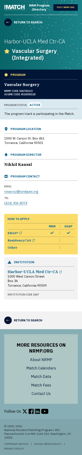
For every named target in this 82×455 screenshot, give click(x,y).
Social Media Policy (47, 444)
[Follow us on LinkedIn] (37, 411)
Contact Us (41, 393)
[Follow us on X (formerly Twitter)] (24, 411)
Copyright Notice (16, 444)
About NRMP (41, 359)
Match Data (41, 376)
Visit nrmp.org (67, 7)
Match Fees (41, 385)
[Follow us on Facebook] (31, 411)
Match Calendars (41, 368)
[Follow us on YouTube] (44, 411)
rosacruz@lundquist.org (21, 191)
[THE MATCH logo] (14, 7)
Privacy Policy (14, 448)
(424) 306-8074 (15, 203)
